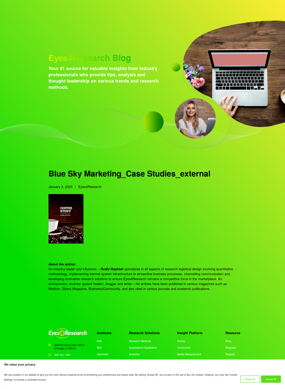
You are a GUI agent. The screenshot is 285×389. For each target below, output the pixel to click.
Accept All (271, 379)
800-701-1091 (62, 355)
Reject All (250, 379)
